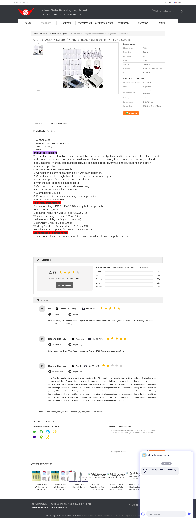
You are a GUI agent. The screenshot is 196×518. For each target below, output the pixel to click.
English (179, 2)
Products (46, 23)
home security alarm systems (50, 412)
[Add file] (143, 514)
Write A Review (64, 285)
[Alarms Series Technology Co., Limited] (27, 12)
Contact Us (123, 23)
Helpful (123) (78, 314)
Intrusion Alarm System (58, 33)
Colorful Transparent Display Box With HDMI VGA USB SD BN (116, 488)
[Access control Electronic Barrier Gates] (78, 476)
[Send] (189, 514)
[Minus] (189, 455)
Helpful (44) (77, 345)
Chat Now (168, 2)
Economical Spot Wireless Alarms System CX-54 (41, 487)
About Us (66, 23)
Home (28, 23)
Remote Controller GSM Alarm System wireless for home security (135, 488)
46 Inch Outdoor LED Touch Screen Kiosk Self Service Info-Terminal (97, 488)
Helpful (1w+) (78, 372)
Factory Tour (85, 23)
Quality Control (104, 23)
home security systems (94, 412)
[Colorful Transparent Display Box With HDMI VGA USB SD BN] (116, 476)
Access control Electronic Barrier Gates (78, 487)
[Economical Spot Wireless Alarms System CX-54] (40, 476)
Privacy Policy (50, 515)
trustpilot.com (57, 314)
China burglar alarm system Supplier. (69, 515)
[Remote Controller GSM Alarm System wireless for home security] (135, 476)
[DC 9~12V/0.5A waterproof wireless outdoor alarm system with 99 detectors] (38, 50)
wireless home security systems (73, 412)
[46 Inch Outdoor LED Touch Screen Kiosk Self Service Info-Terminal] (97, 476)
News (162, 23)
